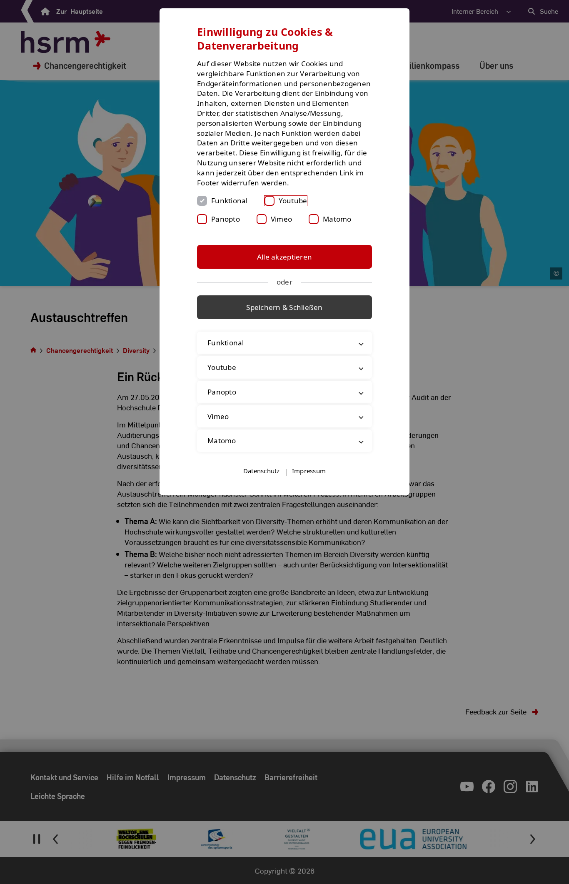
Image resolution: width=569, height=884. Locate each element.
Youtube (293, 200)
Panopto (225, 219)
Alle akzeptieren (284, 257)
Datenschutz (261, 471)
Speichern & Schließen (284, 307)
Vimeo (281, 219)
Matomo (337, 219)
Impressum (309, 471)
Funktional (229, 200)
